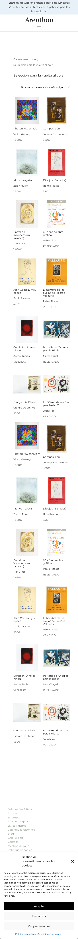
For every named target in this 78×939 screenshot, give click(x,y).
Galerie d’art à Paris (20, 809)
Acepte (39, 906)
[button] (72, 861)
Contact (13, 841)
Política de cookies (25, 934)
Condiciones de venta (49, 934)
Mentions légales (18, 846)
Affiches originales (19, 821)
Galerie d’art (15, 837)
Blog (11, 833)
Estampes (14, 817)
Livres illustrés (17, 825)
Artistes (13, 813)
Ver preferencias (39, 926)
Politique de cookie (20, 850)
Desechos (39, 916)
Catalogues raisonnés (21, 829)
